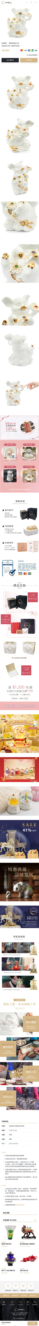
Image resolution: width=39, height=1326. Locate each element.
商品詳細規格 (33, 55)
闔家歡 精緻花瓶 (6, 1244)
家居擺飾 (4, 43)
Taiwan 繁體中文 (20, 1318)
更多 (35, 1220)
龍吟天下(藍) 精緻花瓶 (8, 1270)
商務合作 (33, 1295)
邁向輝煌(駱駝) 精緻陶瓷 (27, 1244)
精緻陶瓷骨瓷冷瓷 (14, 43)
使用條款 (24, 1295)
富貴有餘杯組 (24, 1270)
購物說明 (15, 1295)
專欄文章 (6, 1295)
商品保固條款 (20, 1205)
